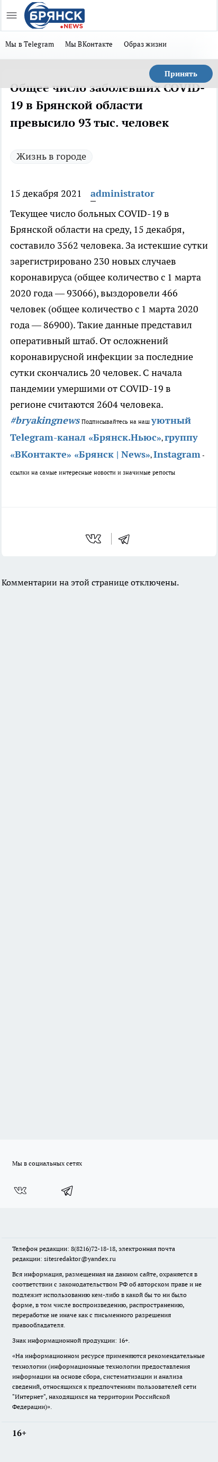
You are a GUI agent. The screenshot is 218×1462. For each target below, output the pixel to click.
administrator (122, 193)
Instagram (177, 454)
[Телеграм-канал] (68, 1190)
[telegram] (127, 538)
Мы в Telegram (29, 44)
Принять (181, 73)
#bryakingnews (44, 420)
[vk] (94, 538)
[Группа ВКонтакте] (20, 1190)
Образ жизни (145, 44)
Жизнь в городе (51, 156)
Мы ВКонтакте (89, 44)
